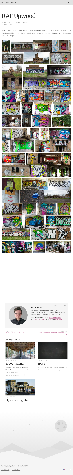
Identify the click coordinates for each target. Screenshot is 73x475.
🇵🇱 (70, 469)
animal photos (40, 319)
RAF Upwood (19, 16)
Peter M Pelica (11, 2)
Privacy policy (5, 469)
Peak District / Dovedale (16, 333)
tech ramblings (55, 318)
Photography (8, 24)
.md (3, 26)
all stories (58, 319)
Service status (16, 469)
